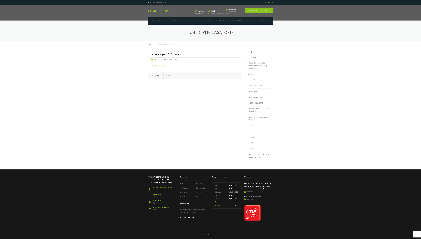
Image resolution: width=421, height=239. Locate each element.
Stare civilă (169, 75)
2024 (252, 149)
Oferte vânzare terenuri (256, 85)
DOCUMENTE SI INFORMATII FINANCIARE (259, 118)
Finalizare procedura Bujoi (252, 196)
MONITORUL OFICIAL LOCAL (259, 10)
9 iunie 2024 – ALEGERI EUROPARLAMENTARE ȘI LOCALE (258, 65)
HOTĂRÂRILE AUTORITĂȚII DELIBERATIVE (259, 156)
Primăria (163, 20)
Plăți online (252, 20)
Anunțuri (208, 20)
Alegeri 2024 (252, 57)
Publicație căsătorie (158, 66)
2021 (252, 137)
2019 (252, 125)
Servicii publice (192, 20)
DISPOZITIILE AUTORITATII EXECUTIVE (259, 110)
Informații (176, 20)
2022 (252, 143)
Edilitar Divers (235, 20)
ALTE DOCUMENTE (256, 103)
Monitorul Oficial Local (255, 97)
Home (150, 44)
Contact (220, 20)
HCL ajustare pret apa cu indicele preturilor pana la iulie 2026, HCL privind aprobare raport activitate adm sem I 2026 (257, 186)
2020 (252, 131)
